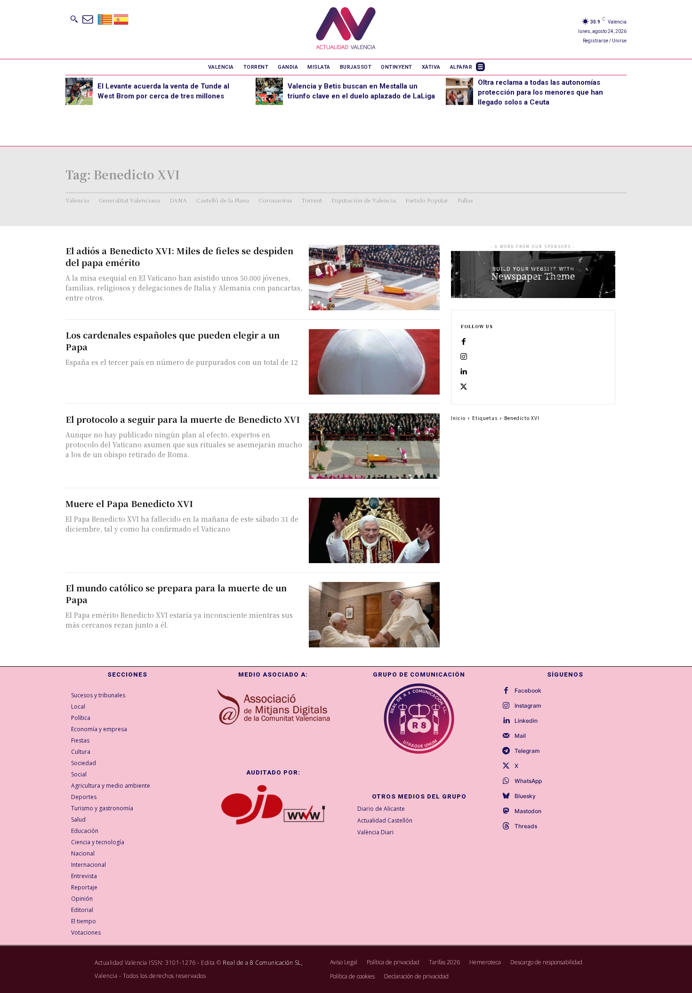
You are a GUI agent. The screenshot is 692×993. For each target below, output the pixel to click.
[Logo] (345, 29)
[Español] (121, 18)
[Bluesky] (506, 796)
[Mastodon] (506, 811)
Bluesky (525, 796)
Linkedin (526, 721)
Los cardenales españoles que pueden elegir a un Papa (172, 341)
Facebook (528, 690)
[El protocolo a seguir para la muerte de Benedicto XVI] (374, 446)
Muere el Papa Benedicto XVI (129, 503)
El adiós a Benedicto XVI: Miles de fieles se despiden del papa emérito (179, 256)
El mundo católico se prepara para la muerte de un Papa (176, 593)
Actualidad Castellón (384, 820)
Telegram (527, 751)
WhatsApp (528, 781)
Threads (526, 826)
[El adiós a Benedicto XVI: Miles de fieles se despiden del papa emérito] (374, 277)
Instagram (528, 705)
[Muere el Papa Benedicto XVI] (374, 530)
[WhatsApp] (506, 781)
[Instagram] (463, 356)
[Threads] (506, 826)
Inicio (458, 417)
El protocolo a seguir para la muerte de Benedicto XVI (182, 419)
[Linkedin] (463, 371)
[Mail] (506, 735)
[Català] (105, 18)
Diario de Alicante (381, 809)
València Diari (375, 832)
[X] (463, 387)
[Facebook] (463, 341)
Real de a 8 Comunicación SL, (263, 963)
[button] (73, 18)
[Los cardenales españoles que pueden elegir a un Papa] (374, 362)
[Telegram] (506, 751)
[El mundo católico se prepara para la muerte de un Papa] (374, 614)
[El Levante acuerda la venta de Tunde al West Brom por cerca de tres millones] (79, 91)
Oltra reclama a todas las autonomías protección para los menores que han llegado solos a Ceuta (540, 92)
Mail (520, 736)
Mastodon (528, 811)
